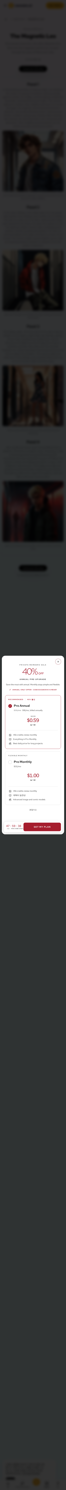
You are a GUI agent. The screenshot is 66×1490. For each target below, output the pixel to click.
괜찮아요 (33, 810)
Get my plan (42, 827)
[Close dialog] (58, 661)
